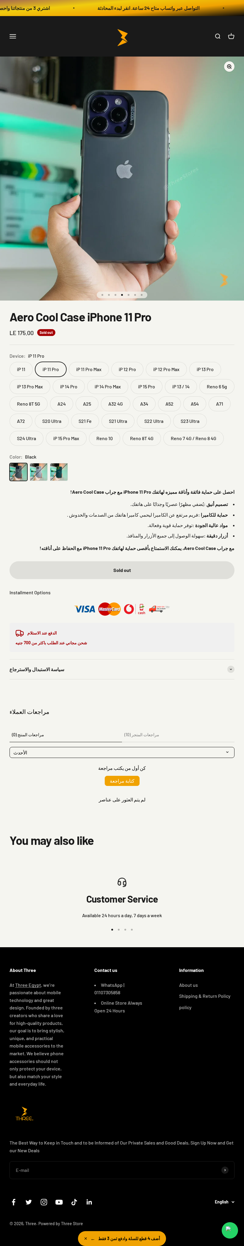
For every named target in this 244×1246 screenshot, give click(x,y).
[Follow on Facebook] (14, 1202)
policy (185, 1007)
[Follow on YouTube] (59, 1202)
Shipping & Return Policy (205, 996)
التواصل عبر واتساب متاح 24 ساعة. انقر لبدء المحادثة (134, 8)
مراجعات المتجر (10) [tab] (141, 734)
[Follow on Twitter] (29, 1202)
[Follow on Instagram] (44, 1202)
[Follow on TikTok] (74, 1202)
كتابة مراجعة (122, 781)
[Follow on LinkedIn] (89, 1202)
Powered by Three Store (60, 1223)
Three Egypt (28, 985)
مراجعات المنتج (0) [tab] (28, 734)
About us (188, 985)
